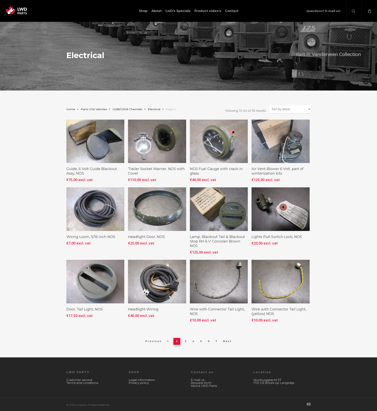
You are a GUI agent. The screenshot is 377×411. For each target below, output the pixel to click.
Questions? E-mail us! (323, 11)
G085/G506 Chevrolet (127, 109)
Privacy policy (139, 383)
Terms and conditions (82, 383)
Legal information (142, 380)
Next (227, 341)
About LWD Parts (204, 386)
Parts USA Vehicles (94, 109)
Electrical (154, 109)
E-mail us (197, 380)
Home (70, 109)
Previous (153, 341)
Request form (201, 383)
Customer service (79, 380)
